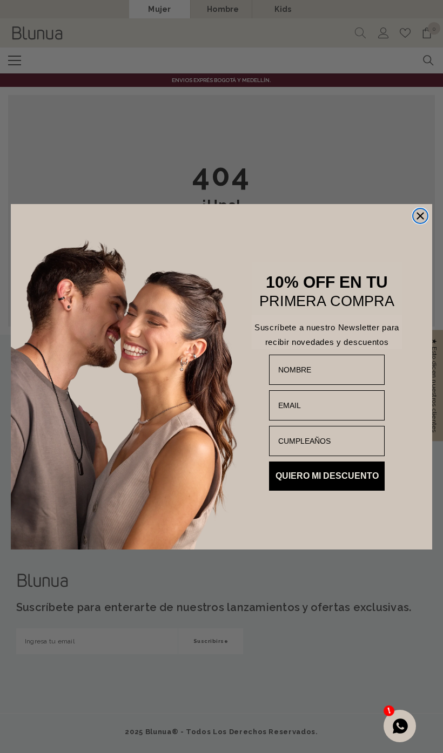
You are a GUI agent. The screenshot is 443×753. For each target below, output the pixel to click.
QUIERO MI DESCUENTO (327, 475)
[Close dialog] (420, 215)
